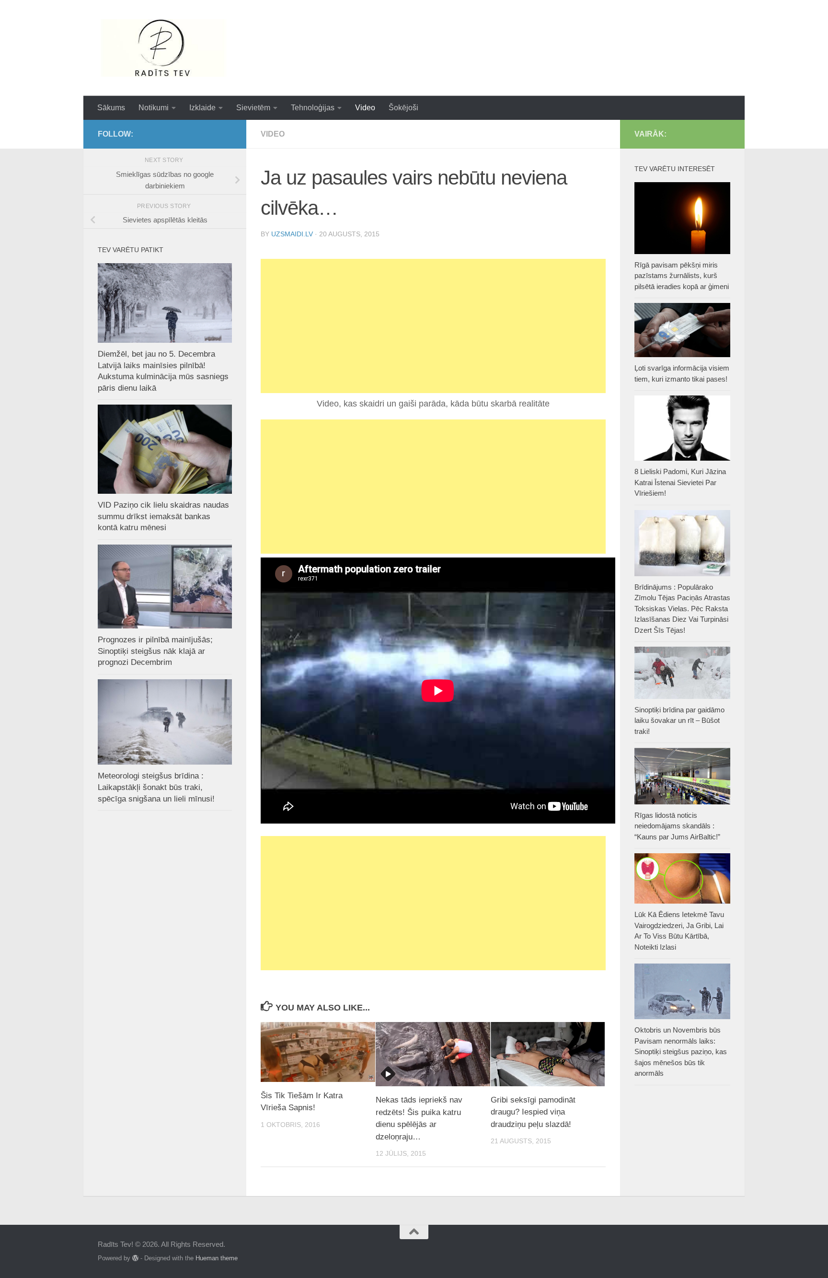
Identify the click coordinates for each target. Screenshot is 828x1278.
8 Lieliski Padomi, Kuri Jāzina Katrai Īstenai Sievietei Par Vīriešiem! (680, 482)
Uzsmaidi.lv (292, 234)
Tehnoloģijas (312, 108)
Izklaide (202, 108)
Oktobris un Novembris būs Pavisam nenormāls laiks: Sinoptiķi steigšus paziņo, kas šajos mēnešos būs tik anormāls (680, 1051)
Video (365, 108)
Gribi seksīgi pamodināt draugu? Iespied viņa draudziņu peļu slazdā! (533, 1112)
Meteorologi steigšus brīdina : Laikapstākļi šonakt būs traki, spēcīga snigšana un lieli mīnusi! (156, 787)
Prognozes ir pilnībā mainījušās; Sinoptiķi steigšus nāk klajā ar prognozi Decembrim (155, 651)
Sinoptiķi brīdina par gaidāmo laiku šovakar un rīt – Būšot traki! (679, 720)
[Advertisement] (433, 326)
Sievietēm (253, 108)
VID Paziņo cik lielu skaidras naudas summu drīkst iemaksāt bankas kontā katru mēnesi (163, 516)
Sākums (111, 108)
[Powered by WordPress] (135, 1258)
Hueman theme (217, 1258)
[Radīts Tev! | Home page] (164, 48)
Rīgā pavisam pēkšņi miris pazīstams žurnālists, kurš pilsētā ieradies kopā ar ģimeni (681, 275)
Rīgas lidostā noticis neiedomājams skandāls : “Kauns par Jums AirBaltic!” (677, 826)
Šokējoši (403, 108)
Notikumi (153, 108)
